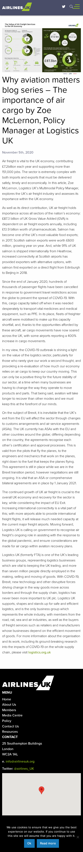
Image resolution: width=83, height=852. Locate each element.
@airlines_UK (24, 769)
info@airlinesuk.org (20, 761)
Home (6, 699)
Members (9, 710)
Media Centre (12, 715)
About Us (9, 704)
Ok (29, 843)
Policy (6, 721)
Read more (48, 843)
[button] (41, 790)
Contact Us (10, 726)
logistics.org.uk (39, 652)
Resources (10, 732)
